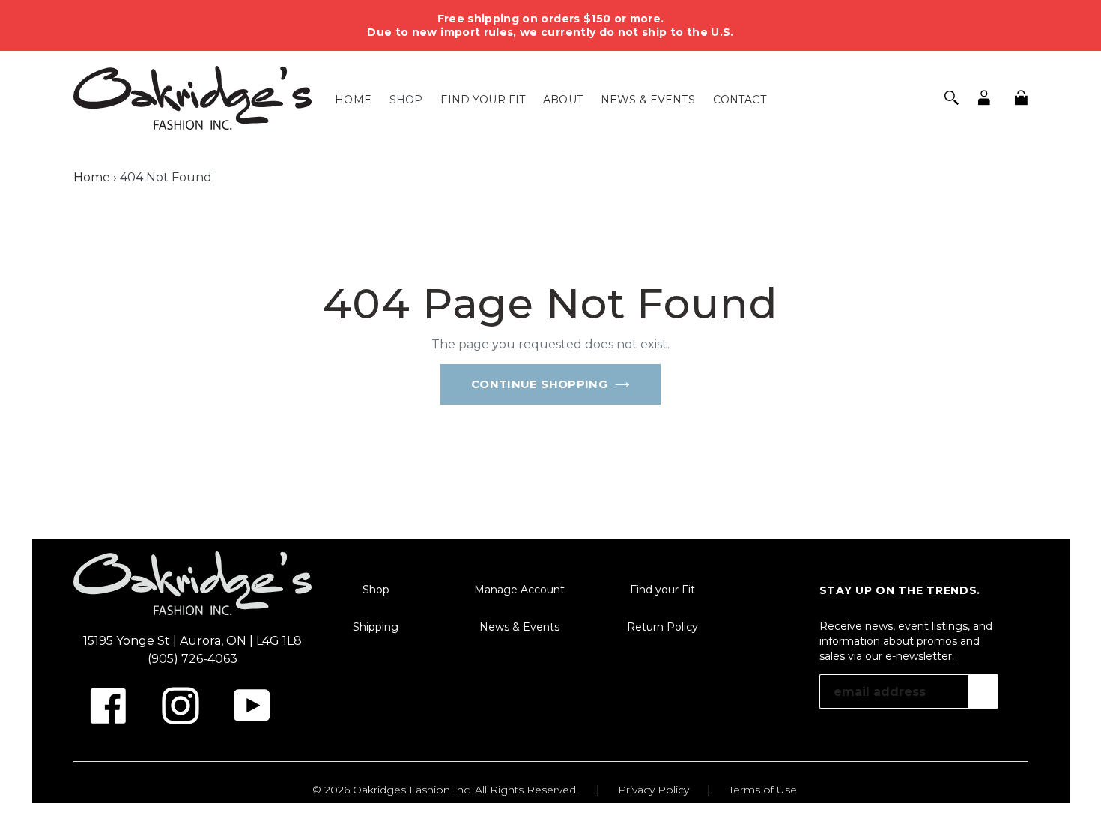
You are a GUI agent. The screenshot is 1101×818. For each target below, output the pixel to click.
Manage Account (519, 589)
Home (353, 99)
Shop (406, 99)
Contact (739, 99)
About (563, 99)
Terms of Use (763, 789)
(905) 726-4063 (192, 659)
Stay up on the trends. (899, 590)
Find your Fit (482, 99)
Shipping (375, 627)
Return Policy (662, 627)
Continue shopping (539, 384)
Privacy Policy (653, 789)
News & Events (648, 99)
